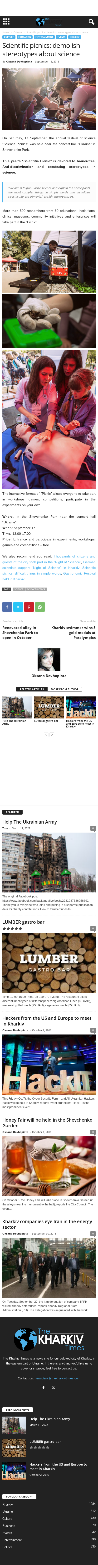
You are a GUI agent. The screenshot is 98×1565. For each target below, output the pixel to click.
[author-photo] (49, 659)
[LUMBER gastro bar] (49, 707)
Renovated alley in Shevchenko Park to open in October (20, 632)
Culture (18, 32)
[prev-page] (46, 734)
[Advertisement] (49, 8)
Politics (7, 1547)
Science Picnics (36, 589)
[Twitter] (18, 607)
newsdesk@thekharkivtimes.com (57, 1378)
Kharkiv (74, 37)
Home (5, 32)
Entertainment (44, 37)
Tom (5, 828)
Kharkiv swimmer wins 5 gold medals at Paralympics (73, 632)
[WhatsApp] (40, 607)
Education (24, 37)
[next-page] (51, 734)
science (18, 589)
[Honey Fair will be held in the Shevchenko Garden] (49, 1166)
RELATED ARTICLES (32, 689)
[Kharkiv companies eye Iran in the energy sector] (49, 1268)
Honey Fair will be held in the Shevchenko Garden (47, 1123)
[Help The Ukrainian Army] (17, 707)
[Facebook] (7, 607)
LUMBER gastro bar (46, 720)
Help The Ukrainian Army (14, 722)
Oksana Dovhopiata (19, 61)
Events (61, 37)
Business (8, 1526)
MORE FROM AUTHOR (64, 689)
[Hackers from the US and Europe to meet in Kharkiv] (81, 707)
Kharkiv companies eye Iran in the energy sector (47, 1224)
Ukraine (7, 1511)
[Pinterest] (29, 607)
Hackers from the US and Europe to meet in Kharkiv (80, 723)
